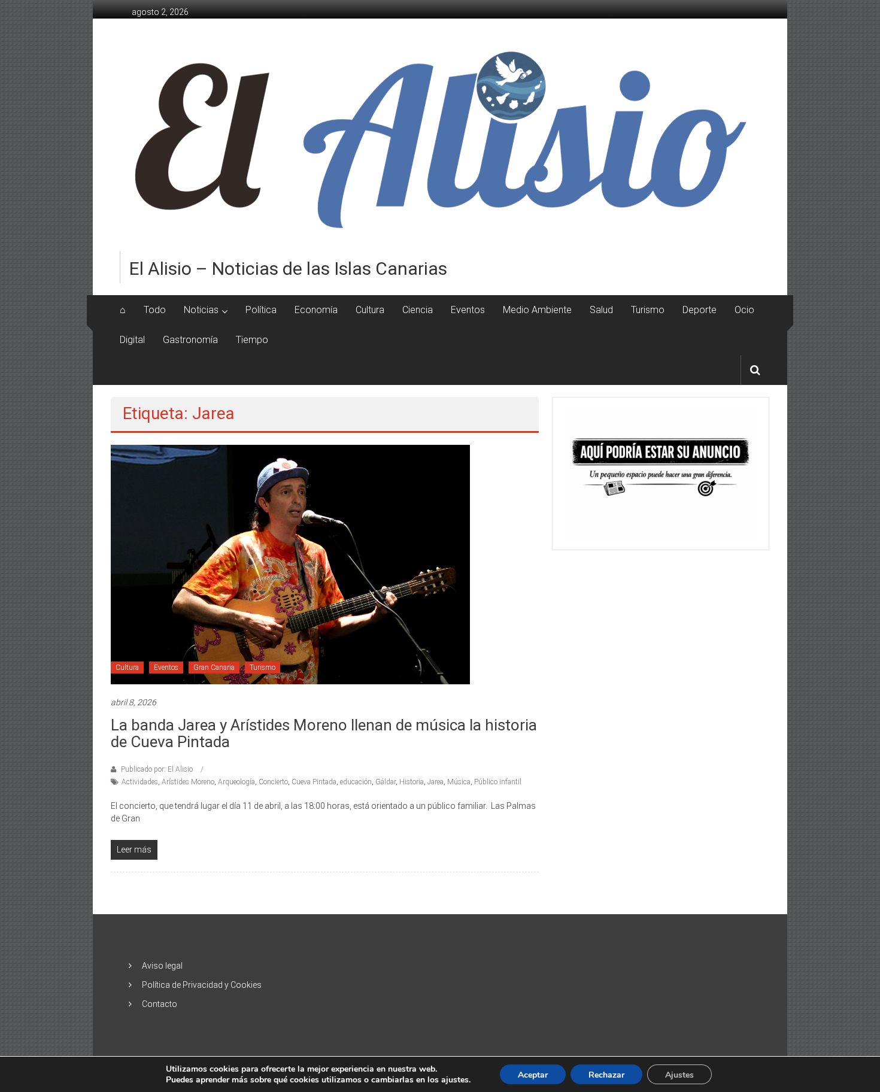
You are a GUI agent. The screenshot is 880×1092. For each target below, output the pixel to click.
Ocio (744, 310)
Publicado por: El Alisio (157, 769)
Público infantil (497, 782)
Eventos (468, 310)
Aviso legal (162, 965)
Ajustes (679, 1075)
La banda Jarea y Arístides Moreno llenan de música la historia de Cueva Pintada (324, 733)
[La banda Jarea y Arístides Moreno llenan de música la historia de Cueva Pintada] (290, 563)
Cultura (370, 310)
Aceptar (533, 1075)
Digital (132, 339)
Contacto (159, 1004)
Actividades (140, 782)
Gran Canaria (214, 667)
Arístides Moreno (188, 782)
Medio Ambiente (537, 310)
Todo (155, 310)
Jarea (435, 782)
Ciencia (417, 310)
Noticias (201, 310)
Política (261, 310)
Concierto (273, 782)
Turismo (647, 310)
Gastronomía (190, 339)
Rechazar (606, 1075)
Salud (601, 310)
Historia (411, 782)
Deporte (699, 310)
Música (459, 782)
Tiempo (252, 339)
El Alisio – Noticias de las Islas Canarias (288, 268)
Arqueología (236, 782)
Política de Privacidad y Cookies (202, 985)
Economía (316, 310)
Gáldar (385, 782)
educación (356, 782)
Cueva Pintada (314, 782)
